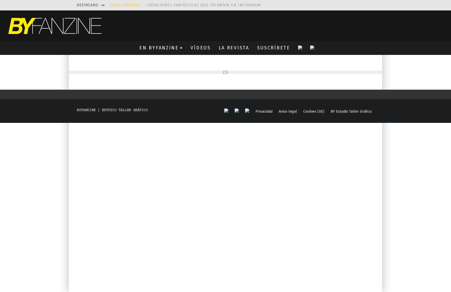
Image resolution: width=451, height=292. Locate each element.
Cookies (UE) (313, 111)
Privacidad (264, 111)
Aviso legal (288, 111)
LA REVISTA (234, 48)
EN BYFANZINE (159, 48)
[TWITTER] (237, 110)
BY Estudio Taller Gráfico (351, 111)
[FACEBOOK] (226, 110)
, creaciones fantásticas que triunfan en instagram (185, 5)
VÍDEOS (201, 48)
